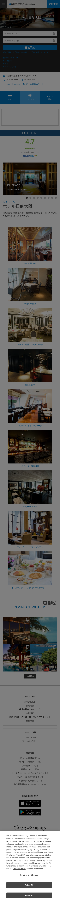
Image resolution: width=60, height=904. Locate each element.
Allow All (29, 895)
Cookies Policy (19, 869)
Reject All (29, 885)
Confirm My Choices (29, 875)
